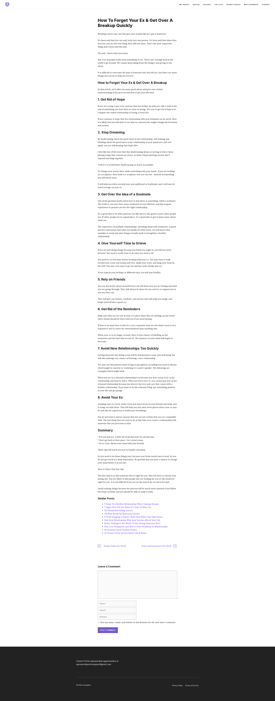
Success (207, 4)
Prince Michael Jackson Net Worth (156, 546)
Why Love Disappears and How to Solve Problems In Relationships (136, 526)
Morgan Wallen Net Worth (115, 546)
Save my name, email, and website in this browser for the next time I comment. (138, 622)
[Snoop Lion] (7, 4)
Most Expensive (251, 4)
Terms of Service (192, 685)
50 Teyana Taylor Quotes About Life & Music (125, 533)
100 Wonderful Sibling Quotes (118, 510)
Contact (266, 4)
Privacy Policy (177, 685)
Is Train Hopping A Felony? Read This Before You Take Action (133, 517)
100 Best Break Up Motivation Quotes (122, 513)
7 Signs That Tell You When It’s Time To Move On (127, 507)
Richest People (234, 4)
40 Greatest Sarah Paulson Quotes (120, 529)
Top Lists (218, 4)
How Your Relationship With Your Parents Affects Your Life (132, 520)
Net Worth (184, 4)
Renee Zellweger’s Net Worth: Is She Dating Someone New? (132, 523)
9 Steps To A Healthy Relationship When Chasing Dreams (131, 504)
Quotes (196, 4)
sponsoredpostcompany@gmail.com (93, 664)
